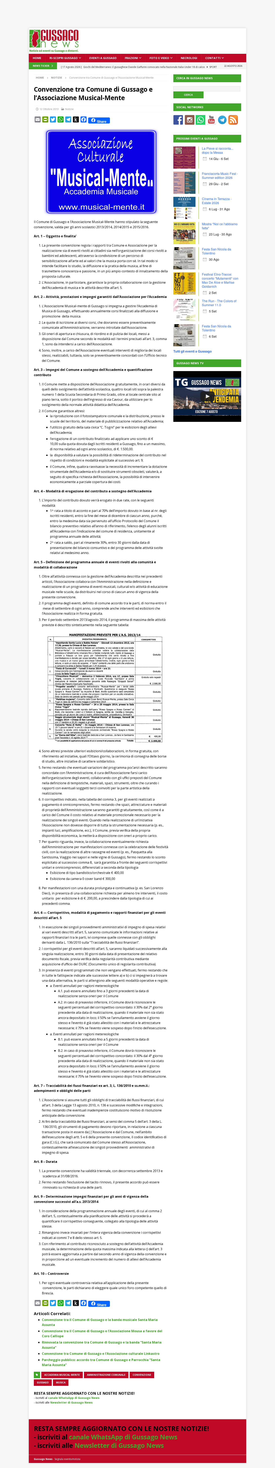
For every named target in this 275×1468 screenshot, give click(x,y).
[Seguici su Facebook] (178, 122)
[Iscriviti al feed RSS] (233, 122)
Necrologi (189, 58)
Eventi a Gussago (103, 58)
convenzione (142, 1375)
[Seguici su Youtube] (211, 122)
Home (37, 58)
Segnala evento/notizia (67, 1459)
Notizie (69, 109)
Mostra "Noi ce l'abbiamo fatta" (220, 226)
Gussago (43, 1382)
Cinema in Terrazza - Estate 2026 (217, 200)
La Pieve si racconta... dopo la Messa (217, 150)
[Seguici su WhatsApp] (200, 122)
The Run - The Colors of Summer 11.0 (219, 303)
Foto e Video (159, 58)
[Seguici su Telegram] (222, 122)
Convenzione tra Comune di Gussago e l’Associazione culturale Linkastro (100, 1353)
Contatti (212, 58)
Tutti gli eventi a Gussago (192, 351)
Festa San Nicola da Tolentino (216, 251)
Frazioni (131, 58)
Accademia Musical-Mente (62, 1375)
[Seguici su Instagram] (189, 122)
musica (60, 1382)
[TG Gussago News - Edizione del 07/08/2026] (207, 396)
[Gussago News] (54, 51)
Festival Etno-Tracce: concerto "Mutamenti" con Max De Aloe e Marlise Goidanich (220, 280)
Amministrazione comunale (106, 1375)
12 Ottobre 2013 (49, 109)
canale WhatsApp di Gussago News (73, 1398)
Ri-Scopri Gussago (64, 58)
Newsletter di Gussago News (71, 1402)
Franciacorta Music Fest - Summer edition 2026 (220, 175)
